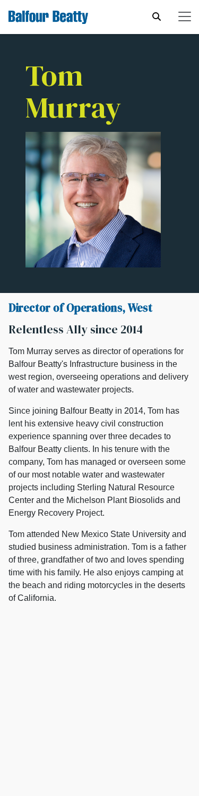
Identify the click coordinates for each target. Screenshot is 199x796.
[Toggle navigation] (185, 16)
